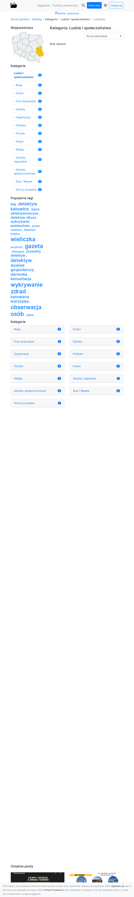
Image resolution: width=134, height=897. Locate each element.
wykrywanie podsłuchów (21, 224)
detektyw (22, 260)
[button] (83, 5)
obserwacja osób (26, 310)
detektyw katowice (24, 206)
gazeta (34, 246)
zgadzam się (117, 886)
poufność (17, 247)
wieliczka (24, 239)
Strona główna (20, 19)
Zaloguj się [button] (116, 5)
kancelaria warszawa (20, 299)
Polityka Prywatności (54, 890)
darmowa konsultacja (21, 276)
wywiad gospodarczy (23, 267)
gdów (30, 315)
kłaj (14, 204)
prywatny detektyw (26, 253)
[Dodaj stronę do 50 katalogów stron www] (67, 13)
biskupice (18, 251)
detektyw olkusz (24, 217)
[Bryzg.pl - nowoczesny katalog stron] (14, 5)
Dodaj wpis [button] (94, 5)
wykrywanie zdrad (27, 288)
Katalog (37, 19)
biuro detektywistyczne (25, 211)
